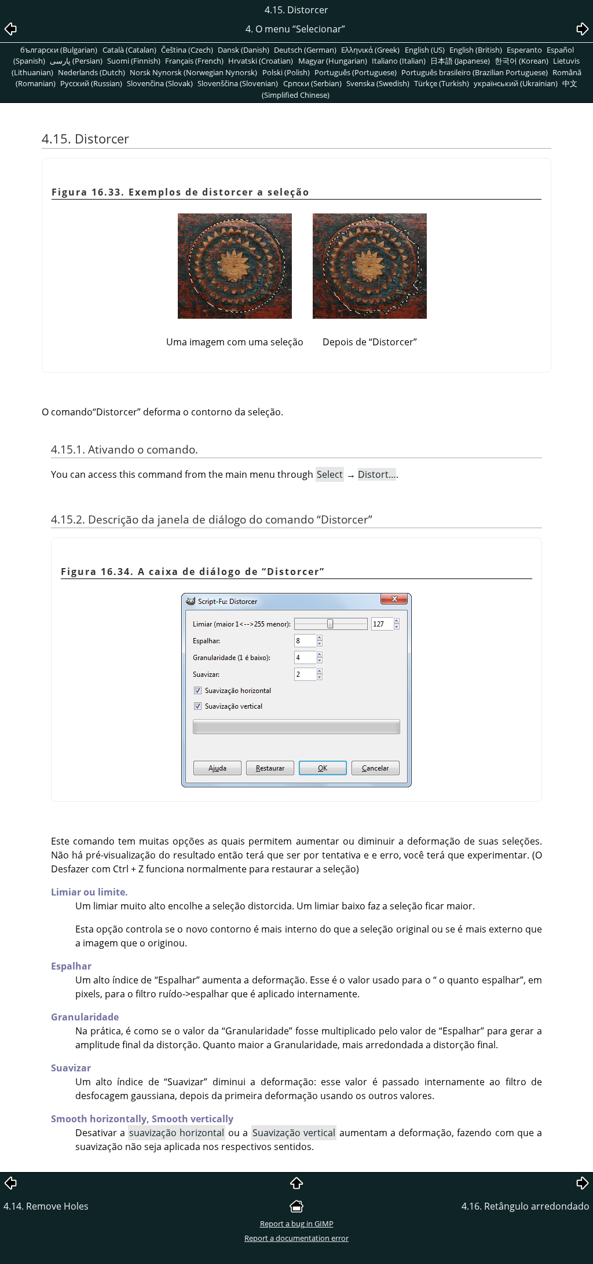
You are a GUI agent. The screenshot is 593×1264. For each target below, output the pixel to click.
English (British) (475, 50)
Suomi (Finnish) (133, 61)
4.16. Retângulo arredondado (526, 1206)
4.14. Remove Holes (46, 1206)
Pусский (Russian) (91, 83)
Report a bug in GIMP (297, 1223)
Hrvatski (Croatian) (260, 61)
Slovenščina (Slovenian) (237, 83)
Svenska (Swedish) (377, 83)
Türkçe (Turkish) (441, 83)
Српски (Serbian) (312, 83)
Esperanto (524, 50)
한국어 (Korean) (521, 61)
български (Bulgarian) (58, 50)
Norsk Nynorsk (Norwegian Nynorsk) (193, 72)
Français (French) (194, 61)
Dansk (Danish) (243, 50)
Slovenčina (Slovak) (160, 83)
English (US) (425, 50)
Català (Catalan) (129, 50)
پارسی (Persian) (76, 61)
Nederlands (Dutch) (91, 72)
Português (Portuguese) (355, 72)
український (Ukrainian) (516, 83)
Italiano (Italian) (399, 61)
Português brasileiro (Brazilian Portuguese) (474, 72)
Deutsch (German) (305, 50)
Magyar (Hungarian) (332, 61)
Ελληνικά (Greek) (370, 50)
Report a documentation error (296, 1238)
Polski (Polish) (286, 72)
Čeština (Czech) (187, 50)
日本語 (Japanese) (460, 61)
